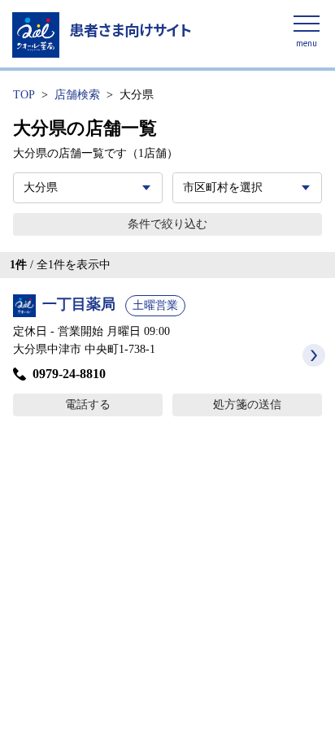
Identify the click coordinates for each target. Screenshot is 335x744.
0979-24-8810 (69, 374)
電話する (88, 404)
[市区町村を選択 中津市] (247, 187)
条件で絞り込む (167, 224)
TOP (24, 95)
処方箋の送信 (247, 404)
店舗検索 (77, 95)
